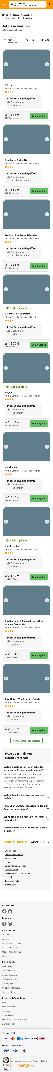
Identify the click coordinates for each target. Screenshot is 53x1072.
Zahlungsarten (8, 971)
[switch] (6, 1068)
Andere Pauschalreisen (15, 842)
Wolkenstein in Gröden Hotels (17, 873)
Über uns (6, 935)
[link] (26, 85)
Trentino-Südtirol (10, 18)
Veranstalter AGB (9, 1007)
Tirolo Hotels (10, 885)
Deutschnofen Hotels (14, 855)
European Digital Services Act (14, 1020)
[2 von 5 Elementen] (47, 64)
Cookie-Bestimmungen (11, 943)
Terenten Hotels (12, 881)
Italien (26, 14)
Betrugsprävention (10, 992)
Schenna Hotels (11, 870)
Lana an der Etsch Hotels (15, 866)
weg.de (5, 14)
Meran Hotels (10, 862)
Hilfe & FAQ (7, 966)
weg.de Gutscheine (10, 975)
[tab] (15, 842)
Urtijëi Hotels (10, 851)
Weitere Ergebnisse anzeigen (26, 741)
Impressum (6, 1011)
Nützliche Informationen (12, 988)
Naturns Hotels (11, 858)
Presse (5, 956)
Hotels (16, 14)
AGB (4, 1002)
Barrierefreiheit (8, 1024)
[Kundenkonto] (49, 4)
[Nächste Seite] (48, 842)
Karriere (5, 939)
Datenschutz (7, 1015)
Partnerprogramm (9, 984)
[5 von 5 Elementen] (6, 64)
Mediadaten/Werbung (11, 952)
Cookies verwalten (10, 948)
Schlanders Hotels (12, 877)
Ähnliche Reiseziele (40, 842)
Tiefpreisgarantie (9, 979)
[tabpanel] (26, 868)
